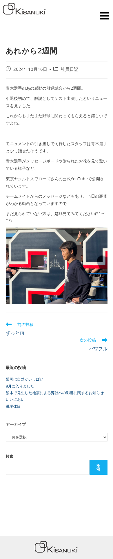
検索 (9, 456)
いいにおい (15, 399)
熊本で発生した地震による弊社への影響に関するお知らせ (55, 392)
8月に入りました (20, 386)
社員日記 (69, 69)
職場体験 (13, 406)
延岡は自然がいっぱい (24, 379)
